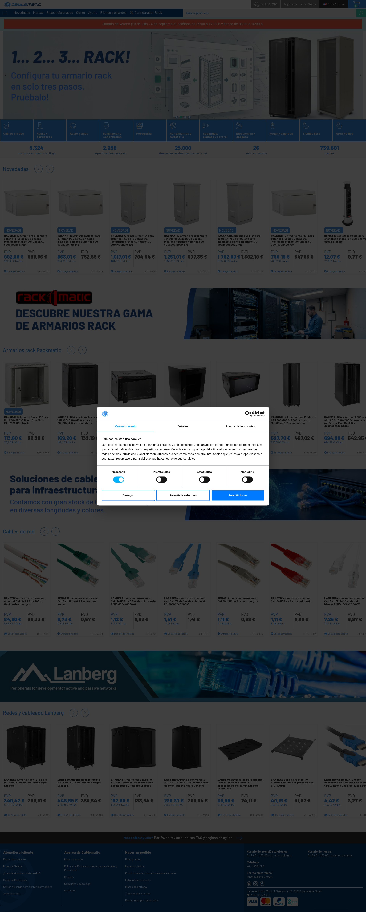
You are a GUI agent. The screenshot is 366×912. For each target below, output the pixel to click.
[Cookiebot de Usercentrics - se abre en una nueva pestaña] (248, 414)
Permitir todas (237, 495)
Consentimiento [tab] (125, 426)
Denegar (128, 495)
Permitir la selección (183, 495)
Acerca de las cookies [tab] (240, 426)
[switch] (161, 479)
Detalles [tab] (183, 426)
